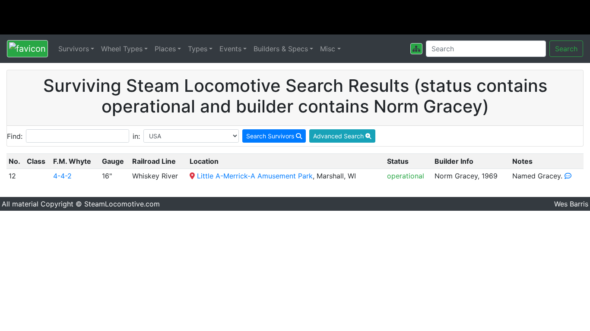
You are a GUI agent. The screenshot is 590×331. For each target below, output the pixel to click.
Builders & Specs (281, 48)
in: (136, 136)
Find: (14, 136)
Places (165, 48)
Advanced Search (339, 136)
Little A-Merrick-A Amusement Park (255, 176)
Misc (327, 48)
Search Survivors (271, 136)
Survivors (73, 48)
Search (566, 48)
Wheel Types (122, 48)
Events (230, 48)
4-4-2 (62, 176)
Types (197, 48)
